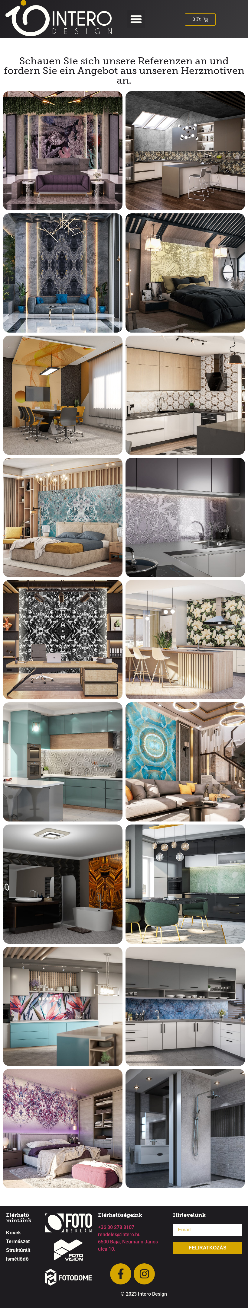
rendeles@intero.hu (119, 1234)
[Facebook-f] (120, 1273)
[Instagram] (144, 1273)
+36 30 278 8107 (116, 1227)
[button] (136, 19)
